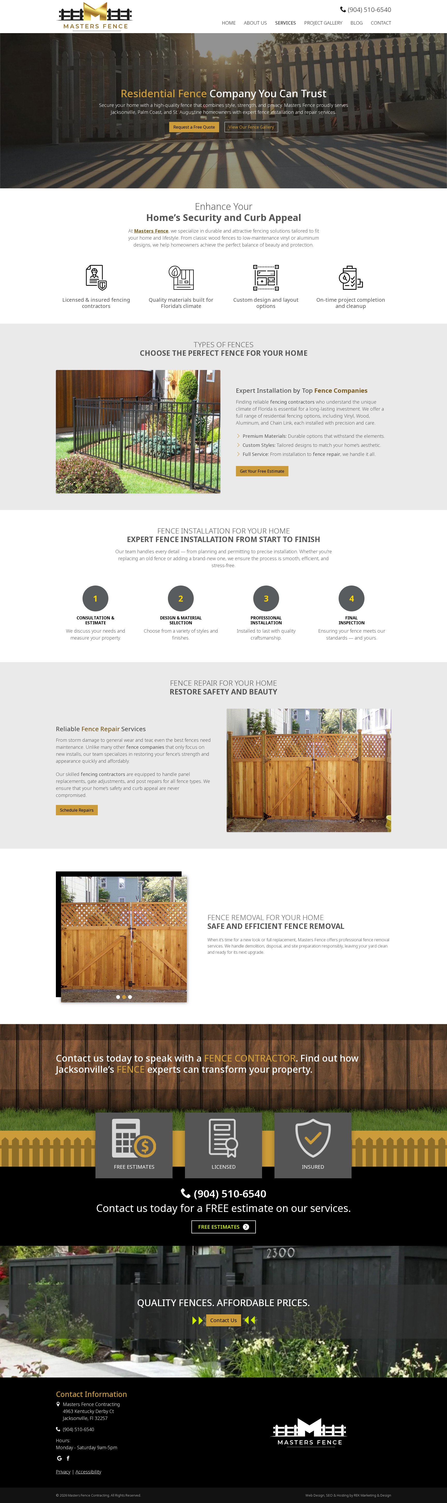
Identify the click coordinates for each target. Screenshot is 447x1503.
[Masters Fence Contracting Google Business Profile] (59, 1458)
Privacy (63, 1472)
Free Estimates (219, 1226)
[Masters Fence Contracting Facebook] (68, 1458)
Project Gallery (323, 23)
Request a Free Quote (194, 127)
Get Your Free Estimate (262, 471)
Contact (381, 23)
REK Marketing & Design (372, 1495)
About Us (255, 23)
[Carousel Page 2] (124, 997)
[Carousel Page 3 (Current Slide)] (130, 997)
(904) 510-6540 (368, 9)
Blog (357, 23)
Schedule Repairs (77, 810)
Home (229, 23)
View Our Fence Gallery (251, 127)
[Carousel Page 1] (118, 997)
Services (285, 23)
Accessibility (88, 1472)
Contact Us (223, 1320)
